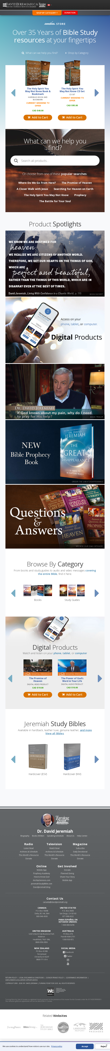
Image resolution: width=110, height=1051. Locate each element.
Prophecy (80, 195)
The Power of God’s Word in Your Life (72, 679)
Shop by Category (77, 53)
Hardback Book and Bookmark (37, 98)
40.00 (37, 110)
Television (54, 844)
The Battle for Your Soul (55, 201)
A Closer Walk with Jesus (32, 189)
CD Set (72, 94)
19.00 (37, 687)
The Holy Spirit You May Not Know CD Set (72, 90)
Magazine (80, 844)
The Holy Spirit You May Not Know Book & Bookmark (38, 91)
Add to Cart (39, 117)
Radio (28, 844)
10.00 (72, 687)
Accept (85, 1046)
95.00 (72, 105)
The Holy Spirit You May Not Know (46, 195)
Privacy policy (56, 1046)
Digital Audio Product (72, 684)
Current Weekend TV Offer (37, 104)
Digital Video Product (37, 684)
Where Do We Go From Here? (37, 182)
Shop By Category (46, 12)
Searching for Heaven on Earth (73, 189)
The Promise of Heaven (77, 182)
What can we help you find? (41, 53)
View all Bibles (54, 733)
